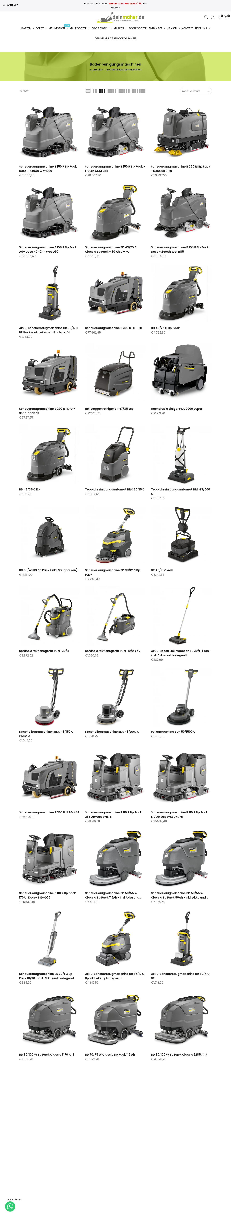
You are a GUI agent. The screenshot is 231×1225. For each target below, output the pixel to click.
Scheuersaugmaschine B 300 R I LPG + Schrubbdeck (47, 411)
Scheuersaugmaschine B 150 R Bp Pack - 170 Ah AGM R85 (115, 169)
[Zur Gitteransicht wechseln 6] (138, 91)
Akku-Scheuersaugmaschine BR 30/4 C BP (180, 976)
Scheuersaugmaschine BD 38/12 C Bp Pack (112, 572)
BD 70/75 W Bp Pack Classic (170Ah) (45, 1131)
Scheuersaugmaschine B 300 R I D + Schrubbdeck (111, 1133)
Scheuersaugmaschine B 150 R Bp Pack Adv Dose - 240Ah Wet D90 (48, 249)
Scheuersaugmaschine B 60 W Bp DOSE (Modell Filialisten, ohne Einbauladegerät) (114, 1214)
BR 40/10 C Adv (162, 570)
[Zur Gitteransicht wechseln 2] (94, 91)
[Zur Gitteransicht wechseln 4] (112, 91)
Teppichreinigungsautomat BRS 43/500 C (180, 491)
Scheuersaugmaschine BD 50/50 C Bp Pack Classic (47, 1214)
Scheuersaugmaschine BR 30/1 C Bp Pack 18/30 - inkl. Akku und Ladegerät (46, 976)
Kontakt (12, 5)
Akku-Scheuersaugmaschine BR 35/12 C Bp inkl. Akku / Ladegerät (114, 976)
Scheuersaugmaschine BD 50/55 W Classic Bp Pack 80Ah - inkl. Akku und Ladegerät (178, 895)
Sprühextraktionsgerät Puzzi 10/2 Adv (112, 651)
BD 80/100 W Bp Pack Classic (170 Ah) (46, 1055)
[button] (21, 105)
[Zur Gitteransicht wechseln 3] (102, 91)
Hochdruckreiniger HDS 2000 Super (176, 409)
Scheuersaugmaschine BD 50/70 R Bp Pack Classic (179, 1133)
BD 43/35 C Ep (29, 489)
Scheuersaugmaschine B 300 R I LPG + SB (49, 812)
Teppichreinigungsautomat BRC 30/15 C (115, 489)
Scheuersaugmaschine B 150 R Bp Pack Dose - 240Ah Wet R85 (180, 249)
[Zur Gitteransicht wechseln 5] (124, 91)
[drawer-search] (206, 17)
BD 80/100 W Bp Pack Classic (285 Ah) (179, 1055)
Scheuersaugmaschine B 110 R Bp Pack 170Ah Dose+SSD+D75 (47, 895)
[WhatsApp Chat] (10, 1206)
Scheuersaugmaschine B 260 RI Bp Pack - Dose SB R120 (180, 169)
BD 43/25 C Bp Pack (165, 328)
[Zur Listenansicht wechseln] (88, 91)
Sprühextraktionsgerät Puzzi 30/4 (44, 651)
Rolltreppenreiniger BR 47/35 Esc (109, 409)
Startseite (96, 69)
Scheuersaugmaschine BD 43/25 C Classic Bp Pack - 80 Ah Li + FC (111, 249)
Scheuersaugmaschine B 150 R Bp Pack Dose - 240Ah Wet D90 (48, 169)
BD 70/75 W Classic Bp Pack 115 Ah (110, 1055)
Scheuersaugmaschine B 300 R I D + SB (113, 328)
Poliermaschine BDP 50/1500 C (173, 732)
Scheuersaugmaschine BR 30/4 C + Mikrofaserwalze (177, 1214)
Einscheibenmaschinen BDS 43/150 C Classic (46, 734)
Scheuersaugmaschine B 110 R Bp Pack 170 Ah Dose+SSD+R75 (179, 814)
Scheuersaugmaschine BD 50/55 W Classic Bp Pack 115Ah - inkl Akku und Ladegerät (112, 895)
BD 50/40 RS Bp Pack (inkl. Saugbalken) (48, 570)
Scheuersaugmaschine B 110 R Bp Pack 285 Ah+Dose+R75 (113, 814)
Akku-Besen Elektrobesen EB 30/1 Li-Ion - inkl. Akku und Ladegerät (181, 653)
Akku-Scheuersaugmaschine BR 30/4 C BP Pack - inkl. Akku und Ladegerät (48, 330)
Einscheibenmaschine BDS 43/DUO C (112, 732)
